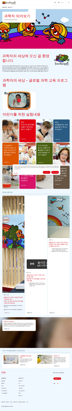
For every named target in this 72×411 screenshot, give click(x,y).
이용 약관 (15, 402)
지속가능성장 (4, 390)
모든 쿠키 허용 (55, 172)
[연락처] (55, 2)
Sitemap (3, 402)
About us (10, 7)
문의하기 (20, 395)
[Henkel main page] (9, 3)
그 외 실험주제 (4, 393)
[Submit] (69, 2)
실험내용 (4, 7)
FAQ (19, 393)
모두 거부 (47, 172)
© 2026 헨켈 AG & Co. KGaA (7, 406)
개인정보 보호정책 (21, 402)
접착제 (2, 383)
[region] (36, 169)
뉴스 (19, 383)
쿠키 (27, 402)
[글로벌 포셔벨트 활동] (59, 2)
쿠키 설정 (16, 173)
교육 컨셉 (20, 388)
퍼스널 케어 (3, 388)
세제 (2, 385)
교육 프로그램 (21, 385)
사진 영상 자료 (22, 390)
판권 (11, 402)
